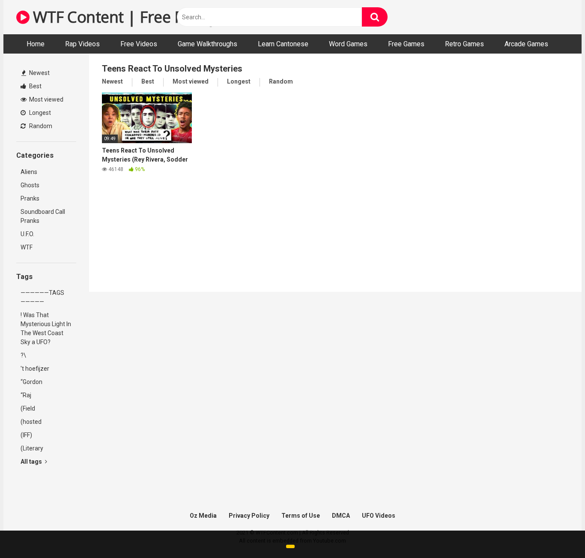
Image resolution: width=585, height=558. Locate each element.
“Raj (26, 395)
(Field (28, 408)
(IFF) (26, 435)
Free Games (406, 44)
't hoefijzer (35, 368)
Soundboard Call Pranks (43, 216)
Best (35, 86)
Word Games (348, 44)
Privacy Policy (249, 515)
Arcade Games (526, 44)
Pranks (30, 198)
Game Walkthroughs (207, 44)
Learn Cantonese (283, 44)
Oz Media (203, 515)
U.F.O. (27, 234)
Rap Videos (82, 44)
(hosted (31, 421)
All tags (32, 461)
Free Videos (138, 44)
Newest (39, 72)
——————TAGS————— (42, 297)
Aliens (29, 171)
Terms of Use (300, 515)
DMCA (341, 515)
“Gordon (31, 381)
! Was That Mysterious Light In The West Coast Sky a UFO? (46, 328)
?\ (23, 355)
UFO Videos (378, 515)
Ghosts (30, 185)
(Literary (32, 448)
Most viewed (45, 99)
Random (40, 126)
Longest (39, 112)
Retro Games (464, 44)
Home (36, 44)
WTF (27, 247)
